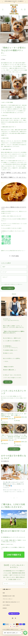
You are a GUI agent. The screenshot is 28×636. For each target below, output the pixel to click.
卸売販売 (5, 608)
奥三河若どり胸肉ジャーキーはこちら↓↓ (13, 177)
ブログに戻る (15, 256)
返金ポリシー (23, 629)
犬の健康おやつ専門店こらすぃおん (12, 629)
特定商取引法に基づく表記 (9, 596)
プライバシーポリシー (8, 599)
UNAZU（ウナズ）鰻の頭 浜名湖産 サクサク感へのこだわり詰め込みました (20, 437)
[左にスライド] (11, 497)
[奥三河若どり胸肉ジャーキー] (14, 201)
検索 (4, 593)
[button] (2, 9)
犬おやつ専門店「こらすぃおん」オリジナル (13, 173)
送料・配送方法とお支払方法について (11, 602)
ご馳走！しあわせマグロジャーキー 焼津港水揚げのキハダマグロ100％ (7, 436)
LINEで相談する (14, 554)
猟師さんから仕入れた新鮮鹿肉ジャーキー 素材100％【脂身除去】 (7, 415)
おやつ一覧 (8, 382)
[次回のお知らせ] (25, 1)
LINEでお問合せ (6, 605)
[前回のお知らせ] (2, 1)
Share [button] (3, 59)
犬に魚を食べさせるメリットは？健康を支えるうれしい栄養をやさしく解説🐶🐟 (13, 484)
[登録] (23, 583)
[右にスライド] (16, 497)
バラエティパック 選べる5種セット (20, 414)
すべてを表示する (14, 449)
